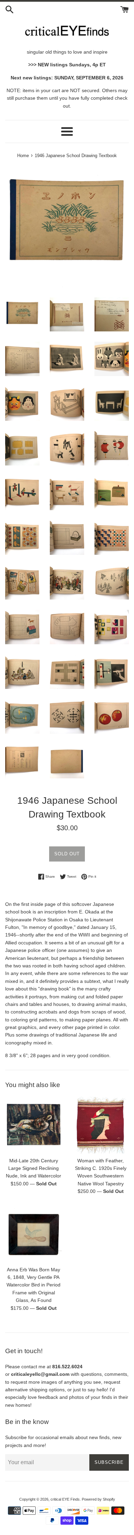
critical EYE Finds (65, 1499)
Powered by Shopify (98, 1499)
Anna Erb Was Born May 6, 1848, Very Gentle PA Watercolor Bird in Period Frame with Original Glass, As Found (33, 1285)
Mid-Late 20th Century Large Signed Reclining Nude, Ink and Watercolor (33, 1168)
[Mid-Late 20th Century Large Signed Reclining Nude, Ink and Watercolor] (33, 1125)
